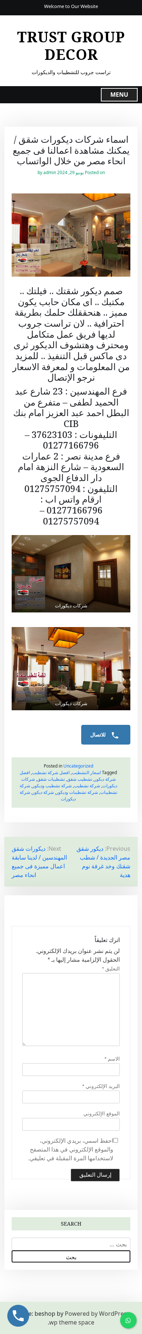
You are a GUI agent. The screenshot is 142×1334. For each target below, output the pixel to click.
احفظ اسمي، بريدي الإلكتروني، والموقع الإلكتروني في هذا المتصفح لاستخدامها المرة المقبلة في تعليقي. (70, 1149)
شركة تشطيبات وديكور (77, 792)
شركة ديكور (43, 792)
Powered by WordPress (97, 1314)
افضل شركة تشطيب (51, 772)
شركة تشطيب (87, 786)
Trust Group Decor (71, 45)
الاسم (112, 1059)
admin (49, 172)
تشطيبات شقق (51, 779)
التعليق (111, 969)
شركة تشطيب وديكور (52, 786)
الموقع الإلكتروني (101, 1113)
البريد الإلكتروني (101, 1086)
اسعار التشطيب (86, 772)
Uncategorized (78, 766)
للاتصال (98, 735)
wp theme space (71, 1322)
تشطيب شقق (79, 779)
